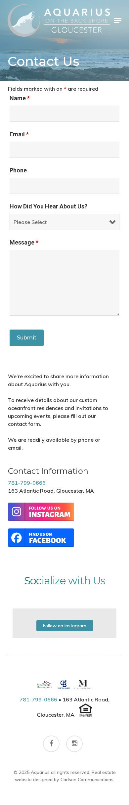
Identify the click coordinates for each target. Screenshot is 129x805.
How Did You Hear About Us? (48, 206)
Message (24, 242)
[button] (117, 20)
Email (19, 134)
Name (20, 98)
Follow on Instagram (64, 626)
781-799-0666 (27, 482)
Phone (18, 170)
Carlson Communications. (87, 780)
